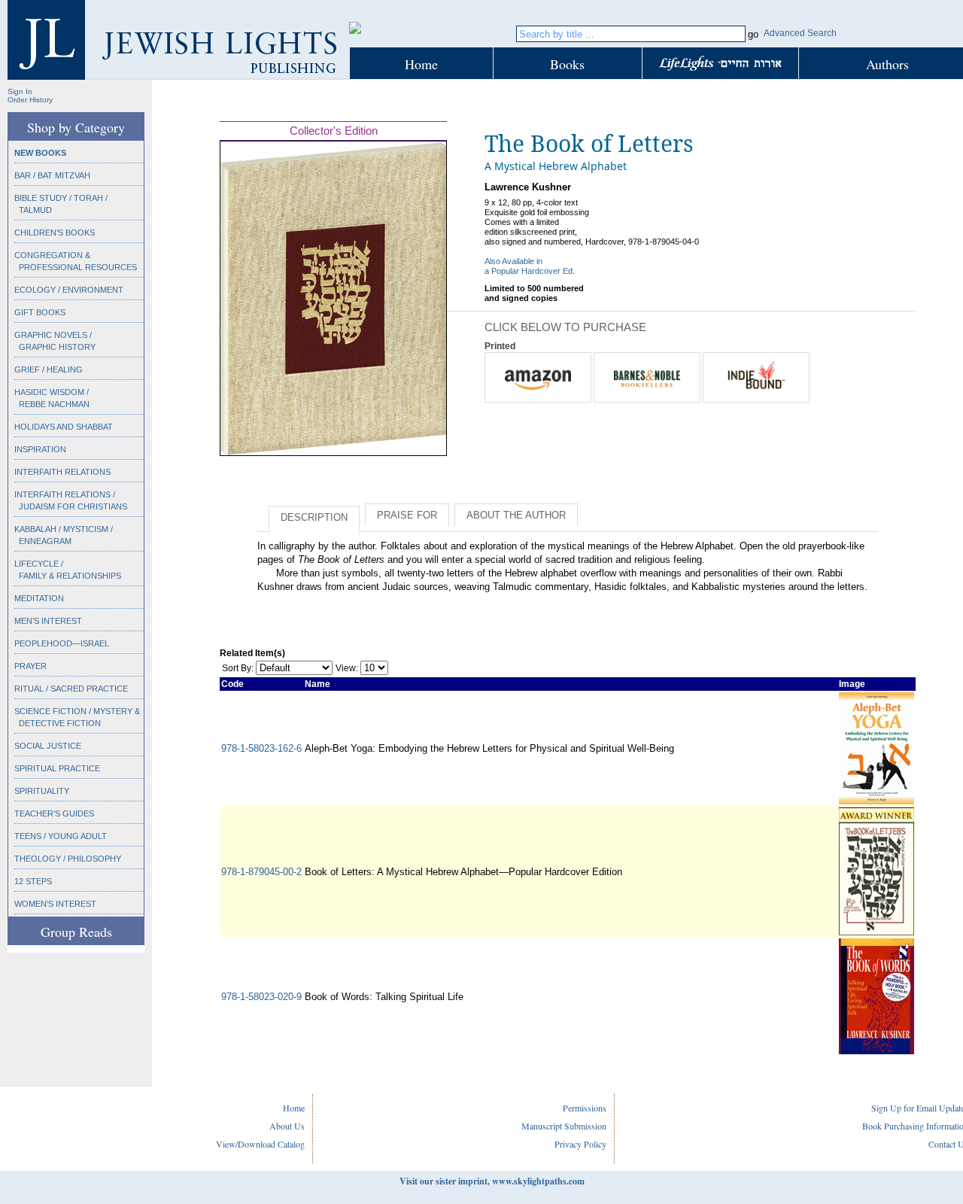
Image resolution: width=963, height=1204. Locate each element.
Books (567, 64)
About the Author (516, 515)
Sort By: (238, 668)
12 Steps (33, 881)
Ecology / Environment (68, 289)
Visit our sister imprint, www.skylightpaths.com (492, 1181)
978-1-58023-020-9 (261, 996)
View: (347, 668)
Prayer (30, 665)
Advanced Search (800, 33)
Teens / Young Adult (60, 836)
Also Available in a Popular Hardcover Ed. (530, 266)
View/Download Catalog (260, 1144)
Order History (30, 100)
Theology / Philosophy (67, 858)
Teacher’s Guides (54, 813)
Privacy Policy (580, 1144)
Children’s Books (54, 232)
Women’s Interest (55, 903)
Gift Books (39, 312)
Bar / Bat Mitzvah (52, 175)
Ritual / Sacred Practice (71, 688)
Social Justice (47, 745)
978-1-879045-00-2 (261, 871)
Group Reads (76, 932)
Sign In (20, 91)
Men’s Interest (48, 620)
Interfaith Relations (62, 471)
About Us (287, 1126)
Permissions (584, 1108)
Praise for (407, 515)
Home (421, 64)
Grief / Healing (48, 369)
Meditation (39, 598)
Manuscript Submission (563, 1126)
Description (314, 517)
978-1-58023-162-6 (261, 748)
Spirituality (41, 790)
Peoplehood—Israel (61, 643)
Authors (887, 64)
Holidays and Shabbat (63, 426)
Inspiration (40, 449)
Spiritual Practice (57, 768)
